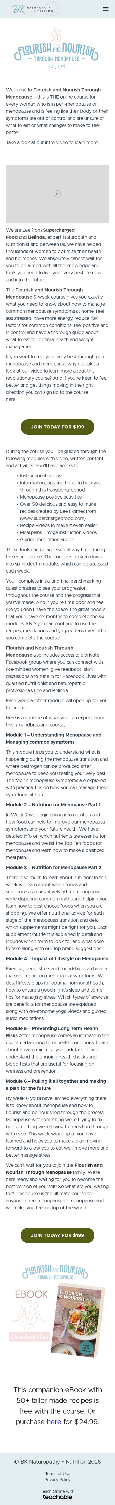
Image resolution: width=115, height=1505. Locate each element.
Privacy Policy (57, 1480)
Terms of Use (57, 1474)
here (54, 1422)
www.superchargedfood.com (52, 518)
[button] (105, 9)
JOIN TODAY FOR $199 (57, 427)
